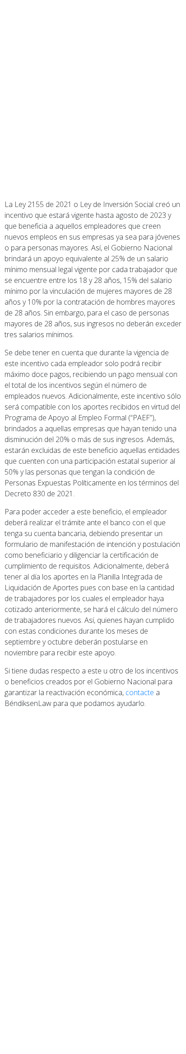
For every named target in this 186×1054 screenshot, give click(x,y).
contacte (140, 692)
